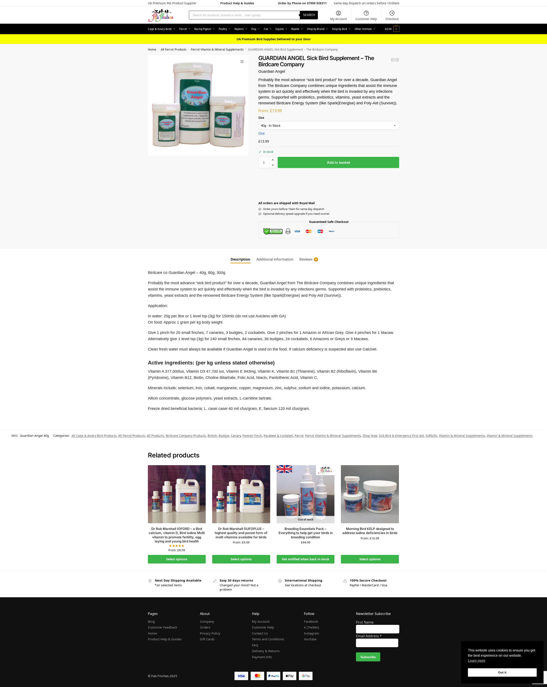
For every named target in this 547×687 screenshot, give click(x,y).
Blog (151, 621)
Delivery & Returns (266, 651)
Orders (205, 627)
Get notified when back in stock (305, 559)
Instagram (311, 633)
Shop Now (370, 436)
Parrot (299, 436)
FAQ (255, 645)
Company (207, 621)
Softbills (431, 436)
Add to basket (338, 162)
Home (152, 49)
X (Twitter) (311, 627)
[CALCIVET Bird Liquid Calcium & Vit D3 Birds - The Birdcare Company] (397, 60)
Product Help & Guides (237, 3)
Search (309, 15)
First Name (365, 622)
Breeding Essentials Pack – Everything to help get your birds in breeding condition (306, 533)
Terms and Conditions (268, 639)
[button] (392, 29)
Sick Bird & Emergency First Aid (401, 436)
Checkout (392, 19)
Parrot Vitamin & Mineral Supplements (217, 49)
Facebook (311, 621)
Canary (236, 436)
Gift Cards (207, 639)
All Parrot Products (173, 49)
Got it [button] (502, 672)
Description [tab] (240, 259)
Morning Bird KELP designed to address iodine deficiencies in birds (369, 531)
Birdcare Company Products (186, 436)
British (212, 436)
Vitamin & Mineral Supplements (462, 436)
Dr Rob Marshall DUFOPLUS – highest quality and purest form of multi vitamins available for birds (241, 533)
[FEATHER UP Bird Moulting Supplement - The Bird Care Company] (393, 60)
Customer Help (366, 19)
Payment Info (262, 657)
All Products (155, 436)
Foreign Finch (252, 436)
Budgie (224, 436)
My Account (338, 19)
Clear (261, 133)
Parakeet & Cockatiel (278, 436)
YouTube (310, 639)
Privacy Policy (210, 633)
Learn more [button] (476, 660)
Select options (176, 559)
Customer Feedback (162, 627)
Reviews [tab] (308, 259)
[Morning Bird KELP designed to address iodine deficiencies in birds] (370, 494)
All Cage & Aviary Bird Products (94, 436)
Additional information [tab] (274, 259)
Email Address (369, 636)
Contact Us (260, 633)
